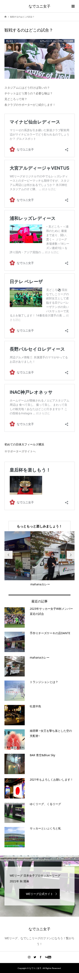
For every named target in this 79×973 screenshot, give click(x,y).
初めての (24, 444)
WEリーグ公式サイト (39, 894)
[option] (39, 559)
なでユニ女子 (39, 6)
